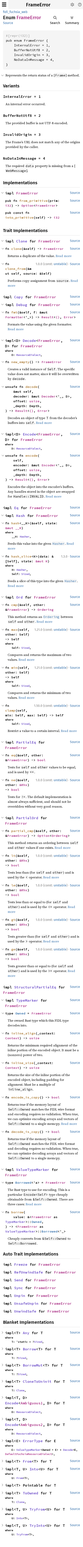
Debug (21, 304)
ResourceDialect (28, 355)
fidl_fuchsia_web (15, 12)
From (27, 1461)
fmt (14, 312)
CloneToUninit (37, 1381)
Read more (64, 256)
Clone (21, 241)
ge (13, 949)
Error (69, 317)
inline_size (22, 1063)
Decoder (49, 396)
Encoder (49, 465)
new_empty (20, 362)
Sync (18, 1288)
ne (13, 780)
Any (26, 1333)
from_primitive (33, 201)
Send (18, 1280)
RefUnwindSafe (28, 1272)
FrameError (38, 5)
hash (15, 523)
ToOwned (30, 1493)
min (14, 668)
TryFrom (37, 1509)
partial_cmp (22, 831)
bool (41, 760)
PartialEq (26, 742)
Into (33, 1469)
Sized (25, 574)
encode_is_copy (25, 1097)
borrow (17, 1212)
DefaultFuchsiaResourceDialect (28, 1454)
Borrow (29, 1349)
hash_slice (21, 556)
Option (27, 205)
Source (8, 23)
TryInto (37, 1525)
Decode (29, 340)
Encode (29, 434)
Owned (20, 1013)
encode (31, 456)
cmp (14, 605)
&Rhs (23, 785)
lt (13, 856)
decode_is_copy (25, 1132)
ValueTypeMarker (32, 1169)
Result (48, 317)
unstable (60, 264)
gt (13, 920)
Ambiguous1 (32, 1403)
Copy (18, 297)
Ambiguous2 (32, 1424)
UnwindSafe (25, 1311)
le (13, 885)
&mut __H (13, 528)
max (14, 630)
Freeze (20, 1264)
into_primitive (19, 217)
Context (12, 1038)
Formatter (14, 317)
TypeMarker (27, 1000)
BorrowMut (33, 1365)
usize (34, 401)
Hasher (24, 536)
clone (16, 249)
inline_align (23, 1033)
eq (13, 755)
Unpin (19, 1295)
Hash (20, 515)
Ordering (45, 610)
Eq (16, 508)
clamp (10, 710)
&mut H (41, 561)
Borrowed (23, 1183)
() (58, 317)
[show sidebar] (4, 4)
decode (31, 387)
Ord (19, 597)
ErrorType (33, 1441)
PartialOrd (27, 818)
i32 (8, 205)
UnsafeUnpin (26, 1303)
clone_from (15, 269)
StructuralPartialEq (35, 987)
